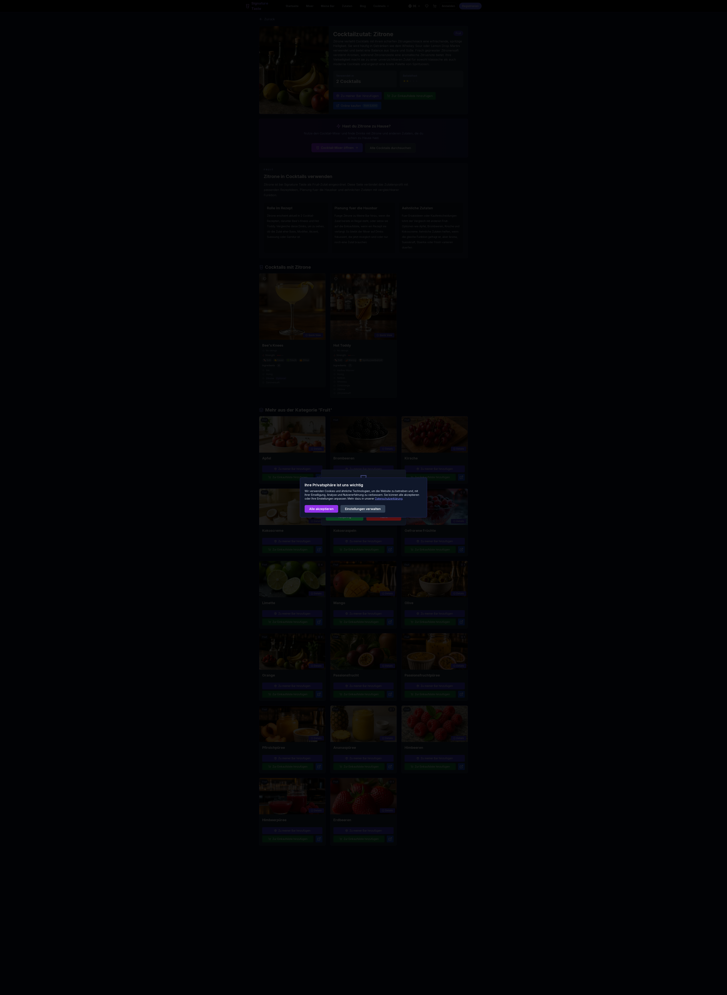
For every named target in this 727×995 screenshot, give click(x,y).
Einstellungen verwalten (363, 509)
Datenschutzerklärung (389, 498)
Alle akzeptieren (321, 509)
